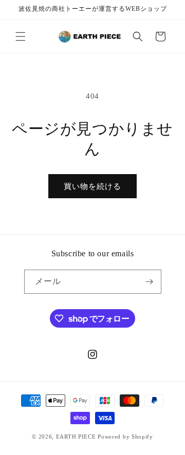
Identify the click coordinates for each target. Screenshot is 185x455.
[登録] (149, 282)
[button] (20, 36)
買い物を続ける (92, 186)
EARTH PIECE (76, 436)
